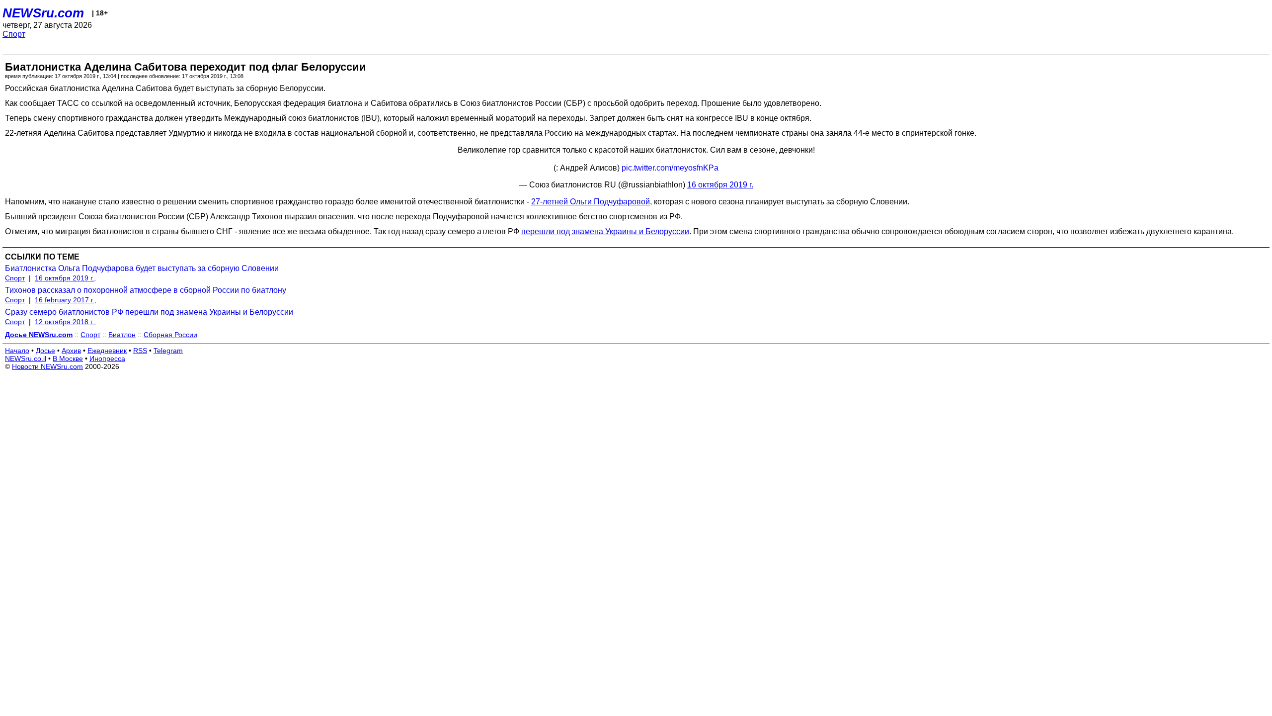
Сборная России (170, 335)
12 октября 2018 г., (65, 322)
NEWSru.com (43, 12)
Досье (45, 351)
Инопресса (107, 358)
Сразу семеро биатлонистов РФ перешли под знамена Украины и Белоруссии (149, 312)
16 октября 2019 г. (720, 184)
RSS (140, 351)
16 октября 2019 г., (65, 278)
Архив (71, 351)
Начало (17, 351)
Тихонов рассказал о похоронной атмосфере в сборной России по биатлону (145, 290)
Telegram (168, 351)
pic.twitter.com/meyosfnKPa (670, 168)
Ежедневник (107, 351)
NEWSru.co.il (25, 358)
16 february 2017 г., (65, 300)
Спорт (13, 34)
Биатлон (122, 335)
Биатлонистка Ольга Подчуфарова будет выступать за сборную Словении (142, 268)
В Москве (68, 358)
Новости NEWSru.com (47, 366)
